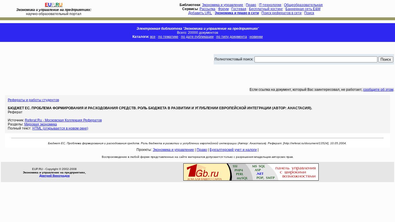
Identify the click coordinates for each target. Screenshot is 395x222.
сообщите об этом (378, 90)
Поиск (309, 13)
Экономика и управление (222, 5)
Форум (223, 9)
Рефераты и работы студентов (33, 100)
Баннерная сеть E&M (302, 9)
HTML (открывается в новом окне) (60, 128)
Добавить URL (200, 13)
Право (251, 5)
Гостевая (238, 9)
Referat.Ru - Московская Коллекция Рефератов (63, 120)
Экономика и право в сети (237, 13)
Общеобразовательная (303, 5)
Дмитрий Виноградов (54, 175)
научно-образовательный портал (53, 12)
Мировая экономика (40, 124)
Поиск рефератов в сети (281, 13)
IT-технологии (270, 5)
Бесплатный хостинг (266, 9)
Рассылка (207, 9)
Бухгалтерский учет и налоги (233, 150)
